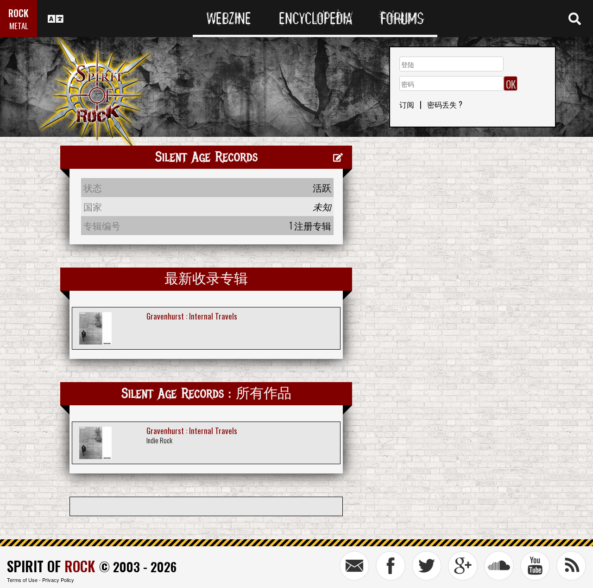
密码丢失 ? (444, 104)
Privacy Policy (58, 579)
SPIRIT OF (51, 566)
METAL (18, 26)
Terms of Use (22, 579)
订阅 (406, 104)
